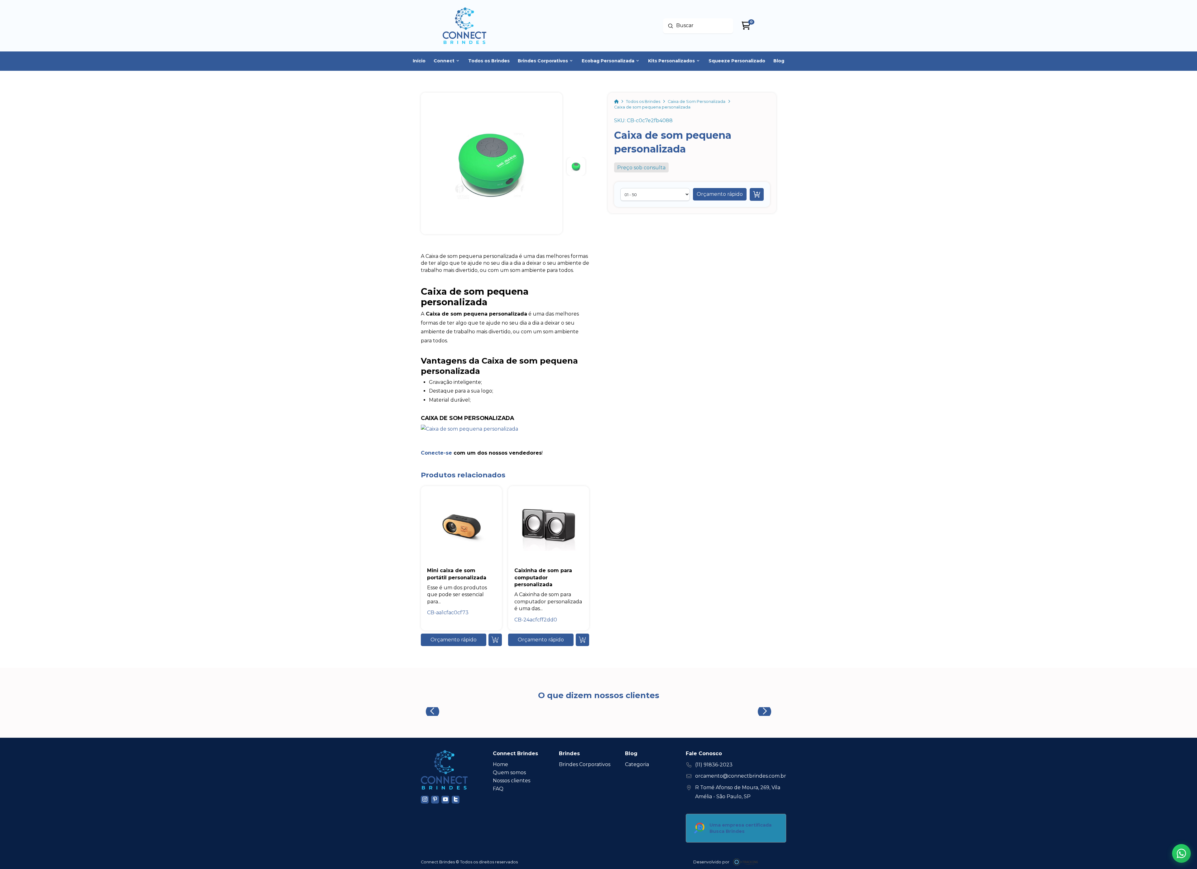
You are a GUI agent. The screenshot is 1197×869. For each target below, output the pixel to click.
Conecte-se (436, 453)
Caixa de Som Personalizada (467, 418)
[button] (720, 194)
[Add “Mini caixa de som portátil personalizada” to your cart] (495, 640)
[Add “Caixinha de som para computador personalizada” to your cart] (582, 640)
